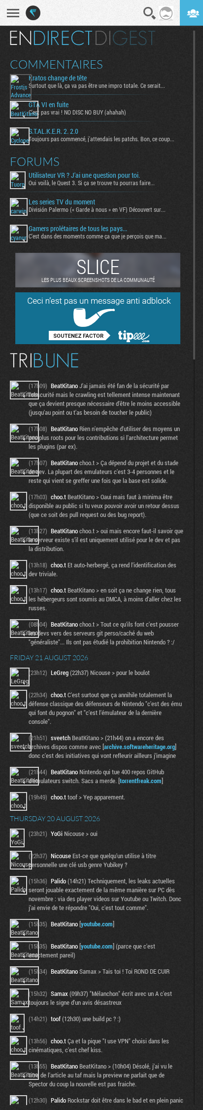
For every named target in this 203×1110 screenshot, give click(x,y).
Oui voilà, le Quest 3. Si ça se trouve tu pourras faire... (92, 182)
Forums (35, 161)
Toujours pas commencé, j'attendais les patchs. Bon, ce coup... (101, 138)
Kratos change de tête (58, 78)
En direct (51, 38)
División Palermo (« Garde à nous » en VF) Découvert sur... (97, 209)
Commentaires (56, 64)
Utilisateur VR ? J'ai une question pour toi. (84, 175)
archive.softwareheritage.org (139, 746)
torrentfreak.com (141, 780)
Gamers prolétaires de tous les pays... (78, 229)
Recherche (149, 13)
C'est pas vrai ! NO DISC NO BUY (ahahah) (77, 112)
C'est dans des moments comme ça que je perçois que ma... (98, 236)
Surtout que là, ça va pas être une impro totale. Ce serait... (97, 85)
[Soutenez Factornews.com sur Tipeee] (97, 342)
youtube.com (97, 923)
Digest (125, 38)
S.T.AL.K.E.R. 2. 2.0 (53, 131)
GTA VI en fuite (48, 105)
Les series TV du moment (62, 202)
